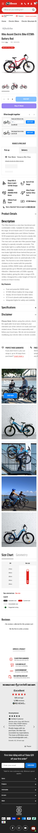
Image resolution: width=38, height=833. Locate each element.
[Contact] (25, 4)
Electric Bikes (14, 21)
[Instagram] (19, 827)
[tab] (7, 556)
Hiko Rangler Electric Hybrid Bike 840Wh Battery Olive (18, 131)
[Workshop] (22, 4)
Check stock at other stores (14, 161)
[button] (15, 399)
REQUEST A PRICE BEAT (19, 143)
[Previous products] (29, 114)
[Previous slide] (10, 399)
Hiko (6, 42)
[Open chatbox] (33, 829)
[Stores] (28, 4)
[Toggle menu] (3, 3)
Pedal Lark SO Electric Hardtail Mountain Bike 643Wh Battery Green (18, 119)
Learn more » (19, 356)
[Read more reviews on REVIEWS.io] (19, 703)
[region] (19, 727)
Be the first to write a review (19, 629)
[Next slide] (26, 399)
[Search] (33, 9)
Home (4, 21)
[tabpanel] (19, 586)
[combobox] (19, 9)
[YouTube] (25, 827)
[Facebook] (12, 827)
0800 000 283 (31, 207)
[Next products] (34, 114)
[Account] (31, 4)
